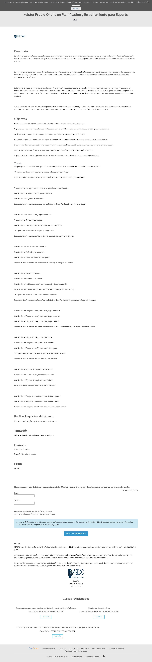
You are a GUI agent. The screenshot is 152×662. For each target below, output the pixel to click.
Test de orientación (117, 648)
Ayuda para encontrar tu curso (76, 651)
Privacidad (62, 648)
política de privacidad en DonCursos (70, 522)
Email (16, 493)
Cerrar (76, 8)
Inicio (75, 19)
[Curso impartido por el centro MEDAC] (19, 41)
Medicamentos (76, 657)
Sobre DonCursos (48, 648)
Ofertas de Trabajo (92, 657)
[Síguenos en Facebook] (104, 657)
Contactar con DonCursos (79, 648)
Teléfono (17, 500)
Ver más (46, 617)
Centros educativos (99, 648)
